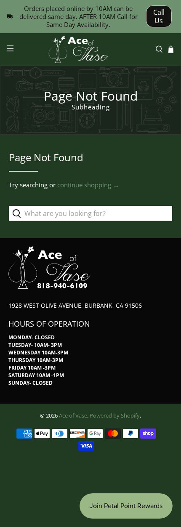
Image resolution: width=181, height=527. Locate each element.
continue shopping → (88, 185)
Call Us (159, 16)
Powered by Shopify (115, 415)
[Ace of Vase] (90, 49)
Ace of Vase (73, 415)
